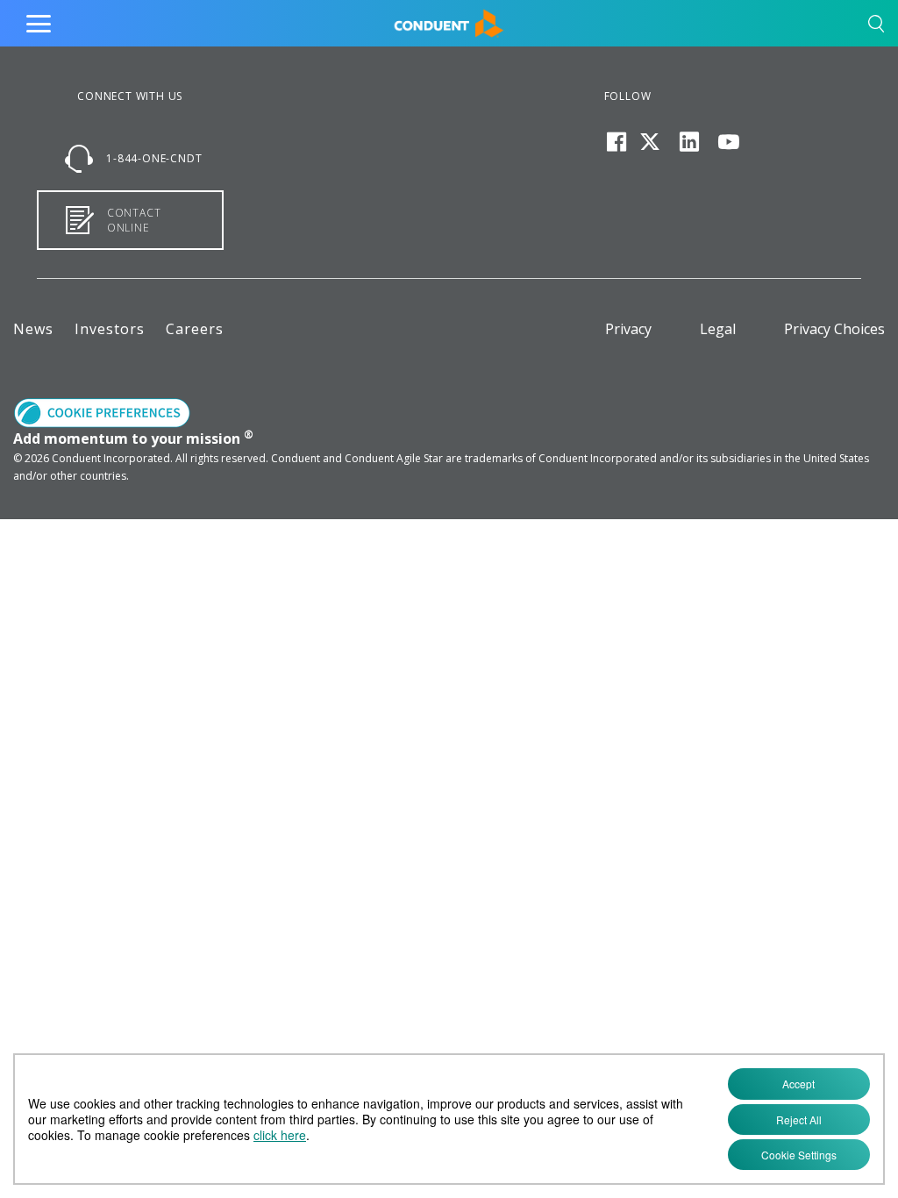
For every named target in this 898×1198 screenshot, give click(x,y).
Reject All (799, 1119)
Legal (718, 329)
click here (279, 1135)
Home (411, 19)
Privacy (628, 329)
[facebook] (616, 142)
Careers (195, 329)
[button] (876, 27)
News (33, 329)
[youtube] (728, 142)
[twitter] (650, 142)
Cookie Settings (799, 1154)
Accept (798, 1083)
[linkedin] (689, 142)
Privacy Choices (834, 329)
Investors (110, 329)
